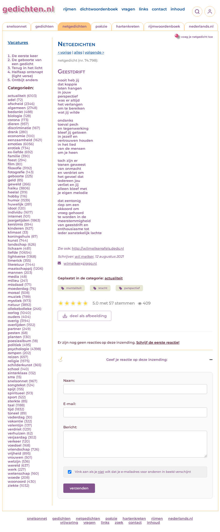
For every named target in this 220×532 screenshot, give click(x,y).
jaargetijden (19, 220)
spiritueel (16, 393)
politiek (14, 345)
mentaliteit (74, 288)
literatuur (16, 265)
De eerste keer (25, 56)
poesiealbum (19, 341)
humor (14, 200)
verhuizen (16, 433)
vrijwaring (69, 522)
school (13, 369)
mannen (15, 273)
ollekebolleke (20, 309)
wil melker (84, 256)
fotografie (16, 172)
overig (13, 321)
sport (12, 397)
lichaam (15, 248)
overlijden (16, 325)
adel (12, 100)
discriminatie (19, 128)
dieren (13, 124)
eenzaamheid (20, 140)
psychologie (18, 349)
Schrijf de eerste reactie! (157, 342)
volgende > (94, 52)
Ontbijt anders (25, 80)
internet (15, 216)
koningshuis (19, 236)
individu (15, 212)
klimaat (14, 232)
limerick (15, 260)
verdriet (14, 429)
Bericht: (70, 427)
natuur (14, 305)
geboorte (16, 176)
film (11, 164)
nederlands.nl (201, 26)
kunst (13, 240)
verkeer (14, 441)
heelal (13, 192)
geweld (14, 184)
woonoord (17, 481)
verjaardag (17, 437)
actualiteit (17, 96)
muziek (14, 297)
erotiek (14, 148)
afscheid (15, 104)
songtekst (16, 385)
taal (11, 405)
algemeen (17, 108)
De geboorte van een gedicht (27, 62)
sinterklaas (17, 373)
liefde (13, 252)
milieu (13, 281)
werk (12, 469)
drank (13, 132)
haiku (13, 188)
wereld (14, 465)
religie (13, 361)
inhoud (178, 9)
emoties (15, 144)
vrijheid (14, 453)
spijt (12, 389)
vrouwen (15, 457)
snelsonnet (17, 26)
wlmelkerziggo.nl (80, 263)
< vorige (64, 52)
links (143, 9)
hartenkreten (128, 26)
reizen (13, 357)
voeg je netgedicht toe (197, 37)
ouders (14, 317)
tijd (11, 409)
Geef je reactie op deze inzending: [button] (136, 360)
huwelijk (15, 204)
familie (14, 156)
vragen (128, 9)
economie (16, 136)
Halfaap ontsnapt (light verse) (27, 74)
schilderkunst (20, 365)
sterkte (14, 401)
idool (12, 208)
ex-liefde (15, 152)
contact (159, 9)
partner (14, 329)
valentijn (15, 425)
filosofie (14, 168)
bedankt (15, 112)
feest (12, 160)
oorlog (13, 313)
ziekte (13, 486)
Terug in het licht (27, 68)
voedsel (14, 445)
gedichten (44, 26)
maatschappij (20, 269)
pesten (14, 333)
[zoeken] (197, 11)
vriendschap (19, 449)
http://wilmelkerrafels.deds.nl (98, 248)
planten (15, 337)
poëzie (101, 26)
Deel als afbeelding (88, 315)
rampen (14, 353)
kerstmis (15, 224)
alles (78, 52)
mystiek (15, 301)
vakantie (15, 421)
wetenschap (19, 473)
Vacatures (18, 42)
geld (12, 180)
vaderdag (16, 417)
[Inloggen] (209, 11)
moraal (14, 293)
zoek (119, 522)
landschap (17, 244)
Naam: (69, 381)
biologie (15, 116)
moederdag (18, 289)
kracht (102, 288)
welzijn (14, 461)
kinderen (16, 228)
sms (11, 377)
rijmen (69, 9)
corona (14, 120)
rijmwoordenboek (164, 26)
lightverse (16, 256)
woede (14, 477)
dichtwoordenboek (99, 9)
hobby (13, 196)
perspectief (132, 288)
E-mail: (69, 404)
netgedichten (75, 26)
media (13, 277)
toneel (13, 413)
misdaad (15, 285)
